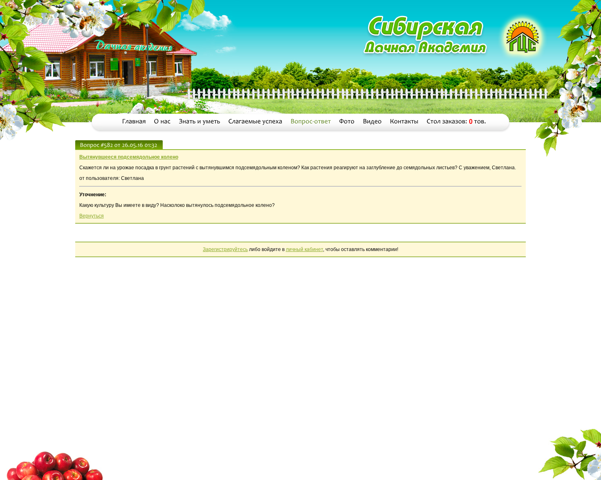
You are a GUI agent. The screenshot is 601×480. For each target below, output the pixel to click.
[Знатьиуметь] (199, 121)
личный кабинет (304, 249)
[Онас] (162, 121)
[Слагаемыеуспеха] (256, 121)
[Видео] (372, 121)
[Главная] (134, 121)
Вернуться (91, 216)
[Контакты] (404, 121)
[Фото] (347, 121)
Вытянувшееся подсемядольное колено (128, 157)
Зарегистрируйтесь (225, 249)
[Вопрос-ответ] (311, 121)
